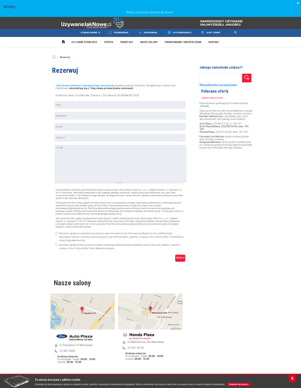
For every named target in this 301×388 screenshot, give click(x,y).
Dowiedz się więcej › (239, 384)
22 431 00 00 (136, 347)
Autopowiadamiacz (182, 33)
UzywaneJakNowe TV (90, 33)
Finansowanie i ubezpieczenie (183, 42)
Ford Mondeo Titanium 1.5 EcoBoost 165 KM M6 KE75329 (107, 95)
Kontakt (214, 42)
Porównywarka (121, 33)
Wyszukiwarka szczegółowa (218, 85)
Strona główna (59, 37)
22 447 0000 (67, 350)
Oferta (108, 42)
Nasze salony (149, 42)
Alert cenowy (213, 33)
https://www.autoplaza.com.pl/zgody (120, 205)
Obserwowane (150, 33)
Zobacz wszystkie (212, 98)
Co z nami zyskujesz (84, 42)
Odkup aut (126, 42)
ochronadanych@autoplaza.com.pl (71, 208)
